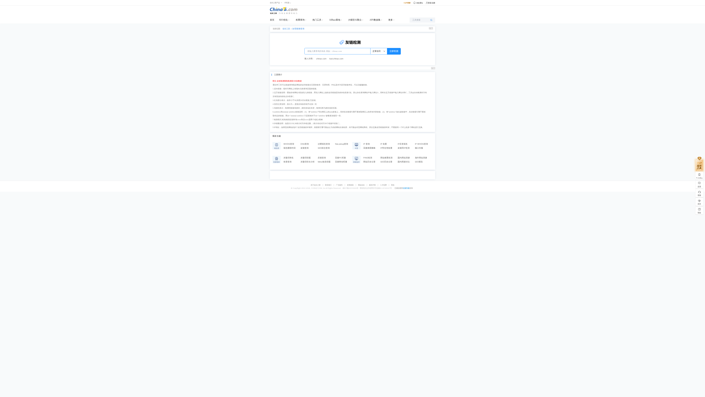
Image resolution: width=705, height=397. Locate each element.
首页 (272, 20)
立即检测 (393, 51)
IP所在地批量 (386, 148)
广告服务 (339, 185)
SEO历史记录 (386, 162)
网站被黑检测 (386, 158)
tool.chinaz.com (336, 59)
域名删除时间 (289, 148)
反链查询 (322, 158)
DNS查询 (305, 144)
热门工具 (316, 20)
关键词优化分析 (308, 162)
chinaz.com (321, 59)
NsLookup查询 (341, 144)
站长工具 (286, 29)
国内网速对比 (404, 162)
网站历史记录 (369, 162)
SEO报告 (419, 162)
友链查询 (305, 148)
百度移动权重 (341, 162)
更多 (390, 20)
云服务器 (406, 188)
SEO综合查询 (324, 148)
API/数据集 (375, 20)
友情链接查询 (298, 29)
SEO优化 (283, 20)
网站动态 (361, 185)
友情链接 (350, 185)
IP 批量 (383, 144)
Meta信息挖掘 (324, 162)
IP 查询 (366, 144)
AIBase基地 (334, 20)
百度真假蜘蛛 (369, 148)
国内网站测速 (404, 158)
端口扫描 (419, 148)
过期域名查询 (324, 144)
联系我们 (328, 185)
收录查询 (287, 162)
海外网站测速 (421, 158)
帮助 (392, 185)
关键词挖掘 (306, 158)
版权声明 (372, 185)
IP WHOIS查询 (421, 144)
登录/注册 (431, 3)
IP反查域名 (403, 144)
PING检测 (367, 158)
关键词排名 (288, 158)
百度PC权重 (340, 158)
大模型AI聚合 (354, 20)
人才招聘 (383, 185)
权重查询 (300, 20)
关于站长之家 (316, 185)
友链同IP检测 (404, 148)
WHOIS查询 (288, 144)
